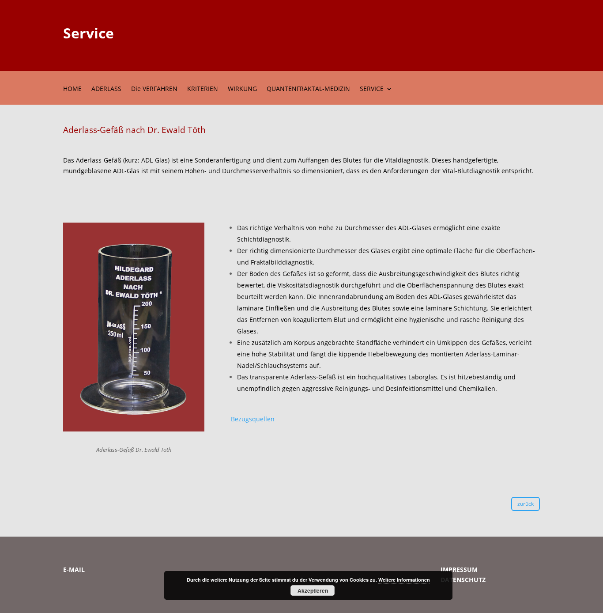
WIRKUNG (242, 89)
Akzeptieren (313, 590)
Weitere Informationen (404, 579)
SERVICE (372, 89)
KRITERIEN (202, 89)
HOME (72, 89)
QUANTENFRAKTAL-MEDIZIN (308, 89)
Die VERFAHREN (154, 89)
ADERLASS (106, 89)
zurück (525, 503)
